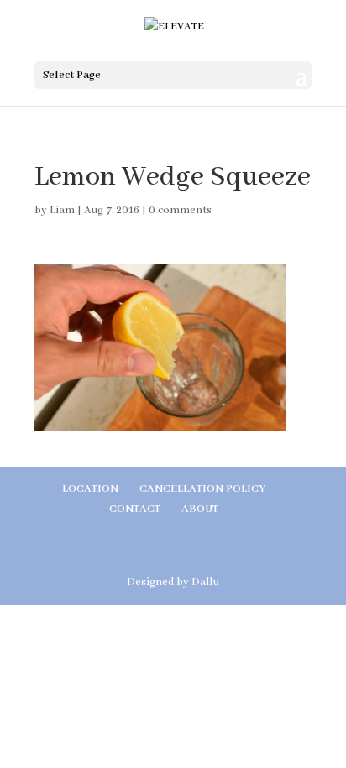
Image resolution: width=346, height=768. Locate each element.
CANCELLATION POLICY (202, 489)
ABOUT (199, 509)
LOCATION (90, 489)
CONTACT (134, 509)
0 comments (180, 210)
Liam (62, 210)
